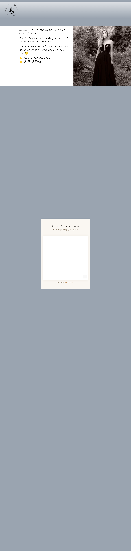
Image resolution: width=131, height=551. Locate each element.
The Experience (88, 10)
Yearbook (109, 10)
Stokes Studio (95, 10)
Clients (104, 10)
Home (69, 10)
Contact (113, 10)
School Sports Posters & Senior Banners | (78, 10)
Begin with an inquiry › (69, 282)
